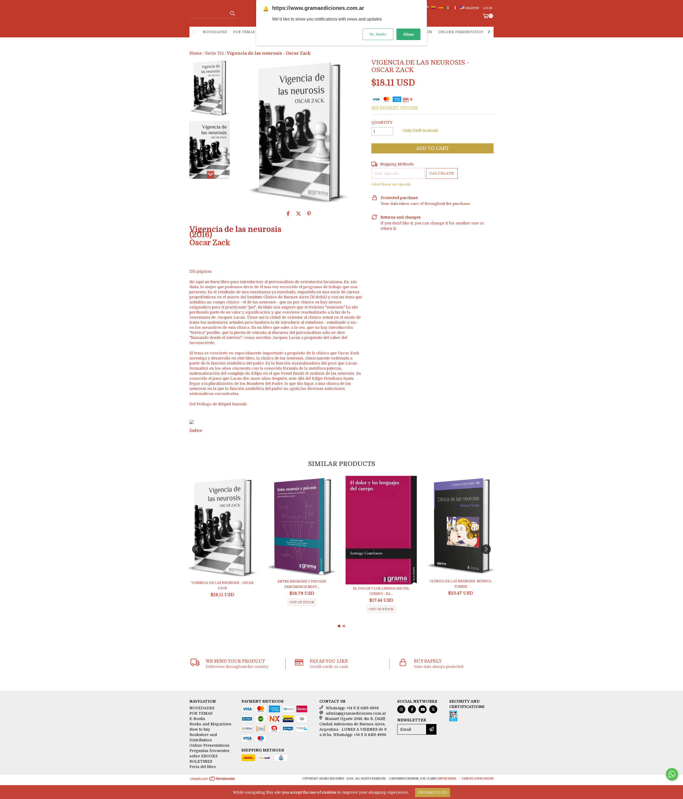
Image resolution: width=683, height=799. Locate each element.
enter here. (447, 778)
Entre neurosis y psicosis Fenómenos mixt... (301, 584)
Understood (432, 792)
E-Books (197, 719)
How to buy (199, 729)
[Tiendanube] (212, 780)
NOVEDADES (215, 32)
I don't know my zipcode (391, 184)
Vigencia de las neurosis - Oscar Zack (222, 585)
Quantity (381, 122)
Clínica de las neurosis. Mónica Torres (460, 583)
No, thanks (378, 34)
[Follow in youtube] (423, 709)
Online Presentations (462, 32)
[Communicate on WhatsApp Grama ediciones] (672, 774)
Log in (487, 8)
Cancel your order (478, 778)
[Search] (232, 13)
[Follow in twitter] (433, 709)
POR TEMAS (244, 32)
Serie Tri (214, 53)
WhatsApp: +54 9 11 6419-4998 (352, 708)
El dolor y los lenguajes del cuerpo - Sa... (381, 591)
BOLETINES (200, 761)
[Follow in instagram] (401, 709)
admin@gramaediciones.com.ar (356, 713)
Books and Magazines (210, 724)
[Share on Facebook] (288, 213)
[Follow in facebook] (412, 709)
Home (195, 53)
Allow (408, 34)
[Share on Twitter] (298, 213)
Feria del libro (202, 767)
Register (472, 8)
